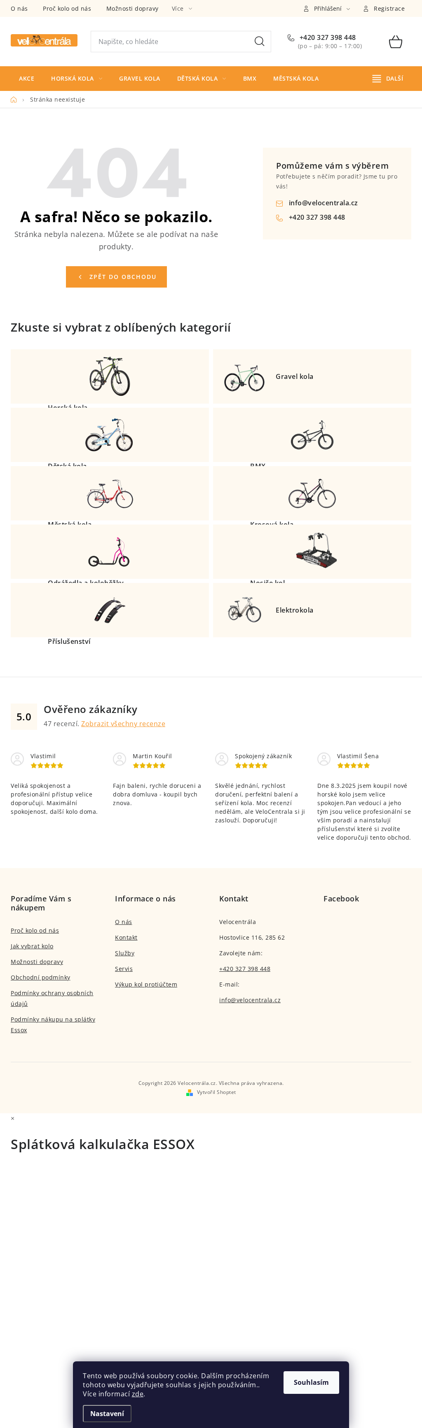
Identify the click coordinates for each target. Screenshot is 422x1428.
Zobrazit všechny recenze (123, 723)
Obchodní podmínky (40, 977)
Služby (124, 953)
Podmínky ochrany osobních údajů (52, 998)
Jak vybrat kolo (32, 946)
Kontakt (126, 937)
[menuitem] (26, 78)
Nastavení (107, 1413)
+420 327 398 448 (327, 37)
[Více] (387, 78)
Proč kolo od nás (67, 8)
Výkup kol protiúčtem (146, 984)
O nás (19, 8)
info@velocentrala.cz (323, 202)
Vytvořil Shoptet (216, 1092)
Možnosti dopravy (132, 8)
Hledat (259, 41)
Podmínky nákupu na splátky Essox (53, 1024)
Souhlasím (311, 1382)
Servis (124, 969)
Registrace (389, 8)
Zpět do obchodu (123, 277)
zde (138, 1393)
